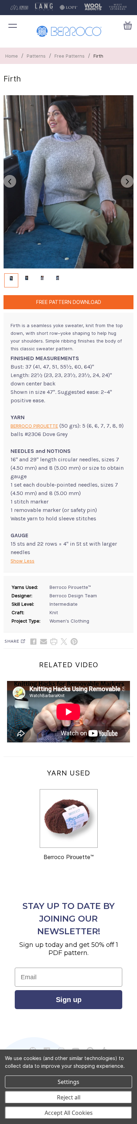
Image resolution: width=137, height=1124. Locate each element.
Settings (68, 1082)
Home (11, 56)
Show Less (22, 561)
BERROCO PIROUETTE (34, 426)
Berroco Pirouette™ (69, 856)
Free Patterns (69, 56)
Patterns (36, 56)
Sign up (68, 999)
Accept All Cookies (69, 1113)
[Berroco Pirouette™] (68, 818)
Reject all (68, 1097)
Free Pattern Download (68, 302)
